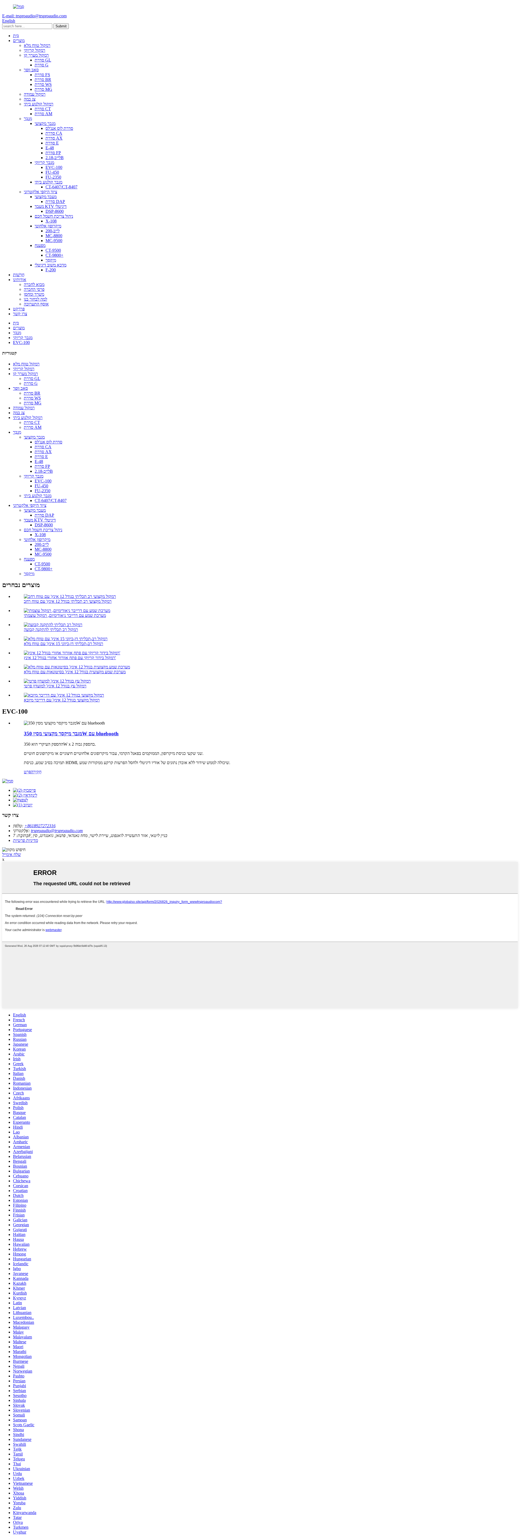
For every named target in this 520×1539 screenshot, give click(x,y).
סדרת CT (43, 109)
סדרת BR (43, 79)
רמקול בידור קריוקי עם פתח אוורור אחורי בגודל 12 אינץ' (70, 657)
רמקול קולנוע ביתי (38, 104)
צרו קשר (20, 313)
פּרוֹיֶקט (19, 309)
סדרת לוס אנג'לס (59, 128)
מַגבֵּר (28, 118)
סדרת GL (43, 60)
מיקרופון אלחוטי (48, 226)
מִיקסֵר (51, 260)
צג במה (29, 99)
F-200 (51, 270)
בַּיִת (16, 35)
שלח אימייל (11, 854)
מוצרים (19, 40)
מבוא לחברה (34, 284)
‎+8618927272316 (40, 825)
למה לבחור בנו (35, 299)
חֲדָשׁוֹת (18, 274)
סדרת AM (43, 113)
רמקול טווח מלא (37, 45)
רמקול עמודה (35, 94)
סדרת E (52, 143)
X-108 (51, 221)
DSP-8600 (55, 211)
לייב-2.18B (55, 157)
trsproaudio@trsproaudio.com (57, 830)
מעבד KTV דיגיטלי (51, 206)
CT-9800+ (54, 255)
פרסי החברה (34, 289)
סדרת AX (54, 138)
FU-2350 (53, 177)
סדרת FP (53, 152)
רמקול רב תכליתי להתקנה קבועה (51, 629)
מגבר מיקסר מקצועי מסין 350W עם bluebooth (71, 733)
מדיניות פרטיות (25, 840)
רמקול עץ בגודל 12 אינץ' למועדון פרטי (55, 686)
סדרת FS (42, 74)
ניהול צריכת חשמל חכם (54, 216)
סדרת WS (43, 84)
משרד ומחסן (34, 294)
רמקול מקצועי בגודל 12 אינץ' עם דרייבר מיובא (62, 700)
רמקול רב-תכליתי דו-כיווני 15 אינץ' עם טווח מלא (63, 643)
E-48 (50, 148)
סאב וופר (31, 69)
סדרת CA (54, 133)
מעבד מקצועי (46, 196)
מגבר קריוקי (44, 162)
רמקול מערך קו (36, 55)
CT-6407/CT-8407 (61, 187)
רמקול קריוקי (34, 50)
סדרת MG (43, 89)
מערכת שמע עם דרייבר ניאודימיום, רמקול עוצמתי (65, 615)
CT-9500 (53, 250)
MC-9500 (54, 240)
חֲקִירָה (36, 772)
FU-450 (52, 172)
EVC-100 (54, 167)
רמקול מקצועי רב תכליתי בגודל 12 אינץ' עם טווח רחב (68, 601)
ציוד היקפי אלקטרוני (40, 191)
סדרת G (41, 65)
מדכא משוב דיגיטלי (50, 265)
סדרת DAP (55, 201)
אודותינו (19, 279)
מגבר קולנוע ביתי (48, 182)
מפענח (40, 245)
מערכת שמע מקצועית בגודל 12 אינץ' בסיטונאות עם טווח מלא (75, 671)
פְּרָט (27, 772)
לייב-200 (53, 230)
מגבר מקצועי (45, 123)
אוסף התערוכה (36, 304)
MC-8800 (54, 235)
